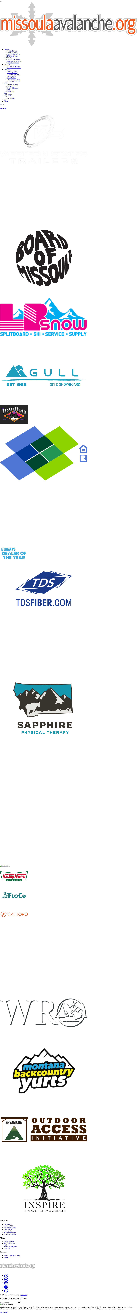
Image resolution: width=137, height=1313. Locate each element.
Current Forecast (12, 51)
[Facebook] (6, 1275)
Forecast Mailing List (13, 54)
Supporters (3, 108)
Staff (8, 89)
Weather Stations (12, 71)
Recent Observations (13, 59)
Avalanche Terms (14, 79)
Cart (5, 100)
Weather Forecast (14, 81)
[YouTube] (6, 1287)
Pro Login (4, 1312)
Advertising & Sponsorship (12, 1255)
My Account (11, 98)
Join (8, 96)
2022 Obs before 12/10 (14, 61)
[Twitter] (6, 1279)
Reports (9, 86)
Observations (7, 58)
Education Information (14, 68)
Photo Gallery (8, 1229)
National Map (13, 56)
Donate (6, 101)
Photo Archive (11, 76)
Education (7, 64)
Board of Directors (12, 88)
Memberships (8, 95)
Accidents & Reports (13, 74)
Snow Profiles (11, 78)
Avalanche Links (12, 73)
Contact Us (10, 91)
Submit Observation (13, 63)
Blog (5, 93)
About (5, 83)
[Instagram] (6, 1283)
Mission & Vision (12, 84)
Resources (7, 69)
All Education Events (13, 66)
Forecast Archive (12, 52)
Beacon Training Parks (10, 1246)
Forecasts (6, 49)
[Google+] (6, 1290)
